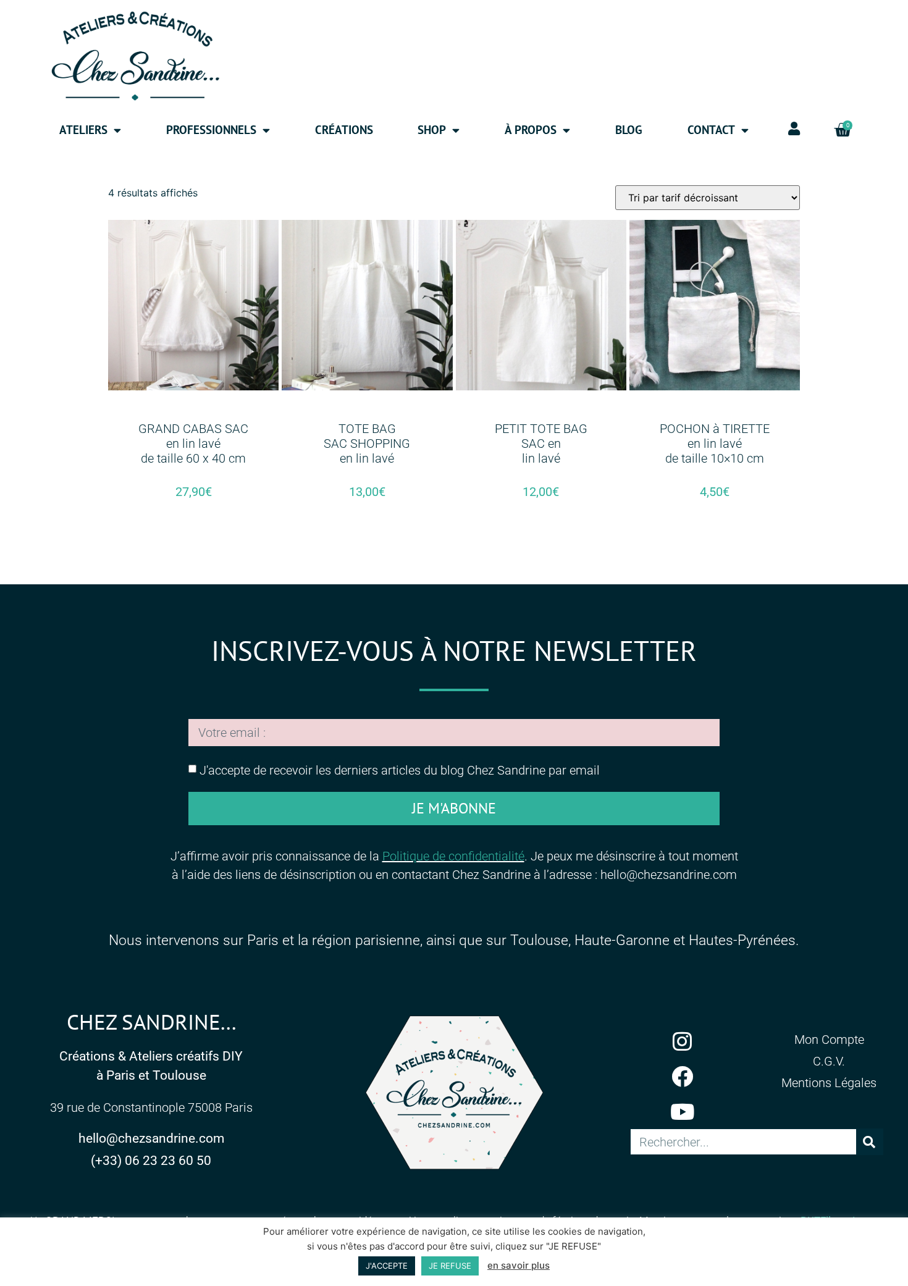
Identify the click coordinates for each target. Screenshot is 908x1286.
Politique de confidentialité (453, 856)
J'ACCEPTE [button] (387, 1266)
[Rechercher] (869, 1141)
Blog (628, 129)
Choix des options (193, 535)
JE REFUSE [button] (450, 1266)
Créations (344, 129)
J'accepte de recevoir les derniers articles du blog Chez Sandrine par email (400, 770)
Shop (432, 129)
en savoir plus (518, 1265)
